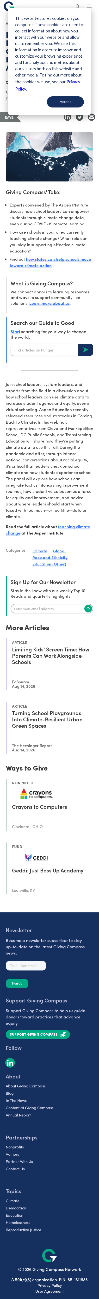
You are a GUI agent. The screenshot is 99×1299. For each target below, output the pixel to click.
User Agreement (49, 1291)
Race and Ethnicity (50, 557)
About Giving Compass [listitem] (26, 1085)
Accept (65, 101)
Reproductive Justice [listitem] (23, 1229)
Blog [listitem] (10, 1093)
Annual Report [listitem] (18, 1114)
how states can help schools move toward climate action (50, 262)
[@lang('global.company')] (9, 6)
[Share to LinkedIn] (67, 117)
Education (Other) (49, 563)
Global (59, 550)
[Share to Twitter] (79, 117)
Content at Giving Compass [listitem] (30, 1107)
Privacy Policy (49, 1285)
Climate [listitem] (12, 1200)
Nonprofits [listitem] (15, 1146)
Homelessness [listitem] (18, 1222)
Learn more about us (49, 303)
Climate (39, 550)
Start (15, 331)
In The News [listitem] (16, 1100)
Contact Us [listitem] (15, 1168)
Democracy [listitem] (16, 1207)
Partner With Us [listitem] (19, 1161)
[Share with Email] (91, 117)
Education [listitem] (14, 1215)
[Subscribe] (88, 608)
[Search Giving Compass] (78, 7)
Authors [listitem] (12, 1154)
